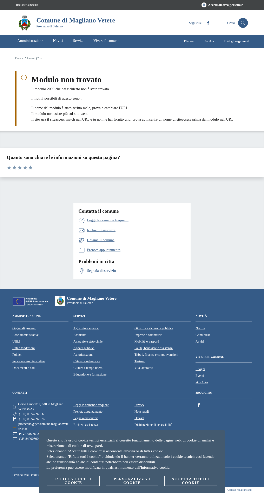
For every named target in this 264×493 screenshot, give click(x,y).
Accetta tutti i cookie (191, 481)
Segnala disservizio (85, 418)
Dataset (139, 418)
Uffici (16, 341)
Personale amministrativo (28, 361)
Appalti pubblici (83, 348)
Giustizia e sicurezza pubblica (153, 328)
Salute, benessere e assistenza (153, 348)
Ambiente (79, 335)
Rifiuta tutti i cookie (73, 481)
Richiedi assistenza (85, 424)
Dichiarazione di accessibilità (153, 424)
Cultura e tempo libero (88, 368)
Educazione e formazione (89, 374)
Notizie (200, 328)
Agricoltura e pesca (86, 328)
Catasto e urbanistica (86, 361)
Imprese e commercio (148, 335)
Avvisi (200, 341)
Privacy (139, 405)
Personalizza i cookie (26, 475)
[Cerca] (243, 23)
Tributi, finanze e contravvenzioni (156, 354)
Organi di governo (24, 328)
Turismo (139, 361)
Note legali (141, 411)
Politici (16, 354)
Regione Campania (27, 4)
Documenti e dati (23, 368)
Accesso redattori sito (239, 489)
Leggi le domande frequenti (91, 405)
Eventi (200, 375)
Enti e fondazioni (23, 348)
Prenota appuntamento (88, 411)
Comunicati (203, 335)
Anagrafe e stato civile (88, 341)
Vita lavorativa (143, 368)
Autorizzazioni (83, 354)
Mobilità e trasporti (146, 341)
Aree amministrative (25, 335)
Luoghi (200, 369)
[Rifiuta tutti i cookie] (220, 437)
